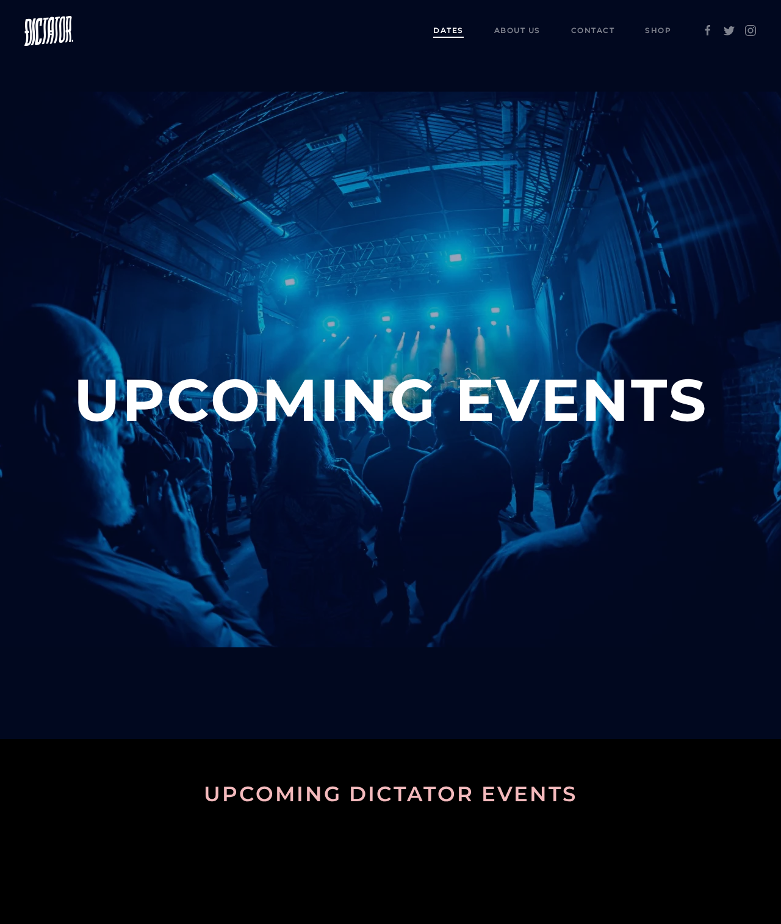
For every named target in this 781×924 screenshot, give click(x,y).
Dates (448, 30)
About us (517, 30)
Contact (593, 30)
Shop (658, 30)
